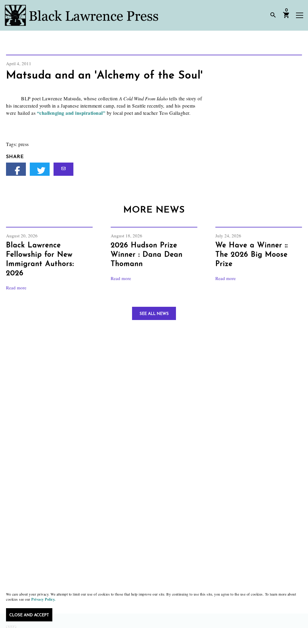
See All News (154, 314)
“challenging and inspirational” (71, 112)
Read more (16, 288)
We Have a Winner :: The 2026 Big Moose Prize (251, 255)
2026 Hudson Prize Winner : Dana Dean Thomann (147, 255)
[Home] (81, 15)
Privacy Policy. (43, 599)
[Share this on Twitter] (40, 169)
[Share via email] (63, 169)
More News (154, 210)
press (23, 144)
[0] (286, 17)
